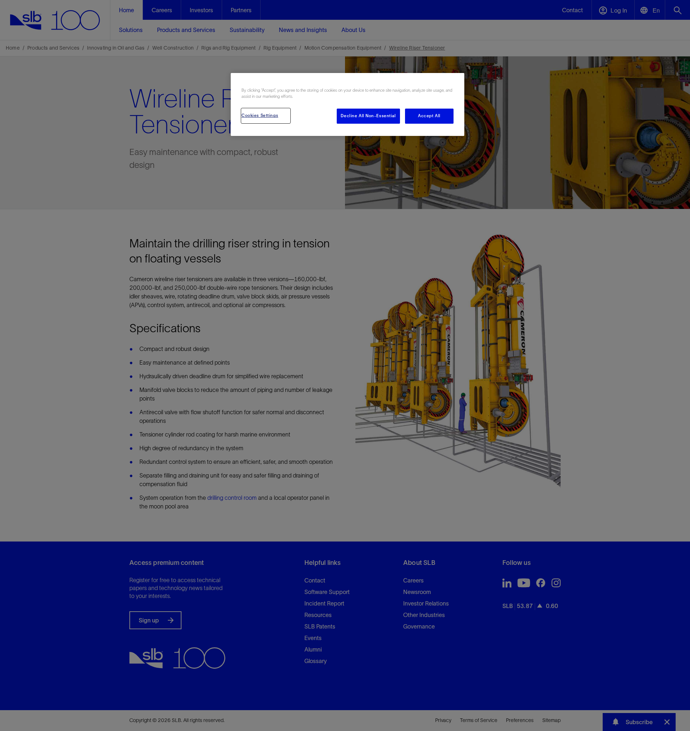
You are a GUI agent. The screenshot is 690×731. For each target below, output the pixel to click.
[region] (347, 104)
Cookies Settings (260, 115)
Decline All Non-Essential (368, 116)
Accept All (429, 116)
